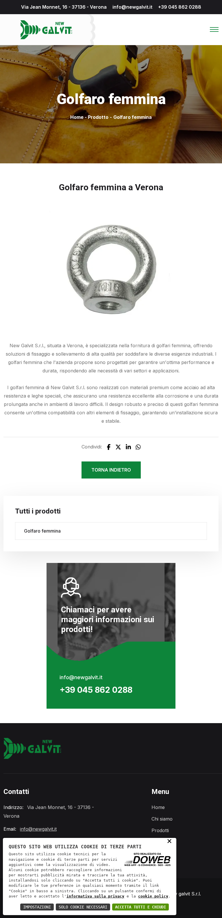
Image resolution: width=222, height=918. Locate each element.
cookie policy (153, 896)
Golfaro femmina (42, 531)
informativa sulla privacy (95, 896)
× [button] (169, 840)
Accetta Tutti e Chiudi (140, 907)
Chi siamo (162, 819)
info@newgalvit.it (132, 7)
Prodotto (98, 117)
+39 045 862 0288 (179, 7)
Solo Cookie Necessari (83, 907)
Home (77, 117)
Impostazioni (37, 907)
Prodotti (160, 830)
